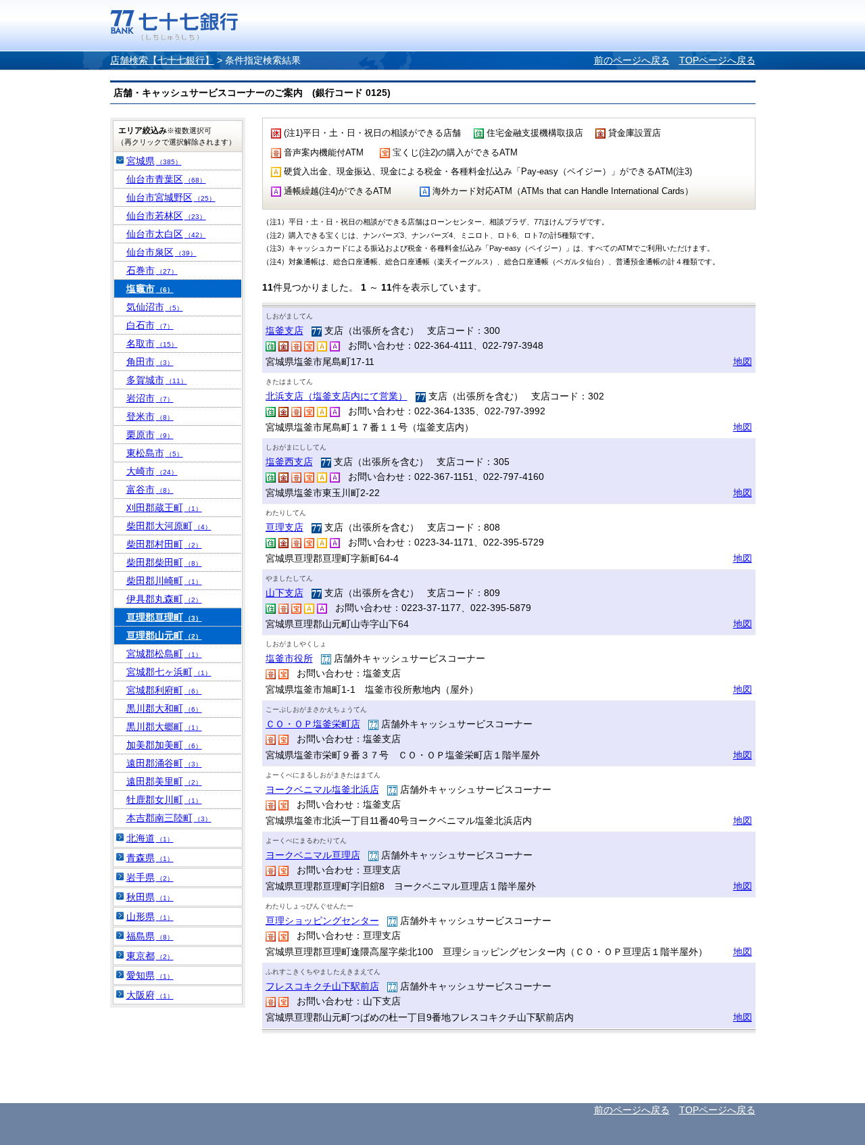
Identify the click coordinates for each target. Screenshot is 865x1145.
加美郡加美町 (164, 744)
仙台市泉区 (161, 252)
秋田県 (150, 897)
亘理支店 (284, 527)
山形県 (150, 916)
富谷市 (150, 489)
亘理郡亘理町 (164, 617)
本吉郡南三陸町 (169, 817)
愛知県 (150, 975)
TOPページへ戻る (717, 60)
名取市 (152, 343)
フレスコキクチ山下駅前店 (322, 986)
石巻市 (152, 270)
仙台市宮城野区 (171, 197)
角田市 (150, 361)
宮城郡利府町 (164, 690)
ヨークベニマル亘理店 (313, 855)
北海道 (150, 838)
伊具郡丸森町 (164, 598)
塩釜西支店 (289, 461)
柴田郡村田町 (164, 544)
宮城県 (154, 160)
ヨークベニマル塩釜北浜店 (322, 789)
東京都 (150, 955)
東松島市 (154, 452)
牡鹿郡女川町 (164, 799)
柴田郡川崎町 (164, 580)
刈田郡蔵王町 (164, 507)
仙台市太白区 (166, 233)
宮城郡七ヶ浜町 (169, 671)
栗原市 (150, 434)
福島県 (150, 936)
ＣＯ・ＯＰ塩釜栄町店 (313, 723)
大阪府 (150, 995)
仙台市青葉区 (166, 179)
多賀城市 (156, 379)
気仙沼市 (154, 306)
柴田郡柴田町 (164, 562)
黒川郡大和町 (164, 708)
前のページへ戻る (632, 60)
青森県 (150, 857)
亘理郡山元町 (164, 635)
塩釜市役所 (289, 658)
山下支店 (284, 592)
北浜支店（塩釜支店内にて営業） (336, 396)
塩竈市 (150, 288)
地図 (742, 361)
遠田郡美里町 (164, 781)
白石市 (150, 325)
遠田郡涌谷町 (164, 763)
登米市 (150, 416)
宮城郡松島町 (164, 653)
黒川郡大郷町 (164, 726)
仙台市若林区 (166, 215)
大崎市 (152, 471)
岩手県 (150, 877)
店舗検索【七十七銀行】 (162, 60)
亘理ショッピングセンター (322, 920)
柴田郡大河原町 (169, 525)
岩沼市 (150, 398)
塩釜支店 (284, 330)
